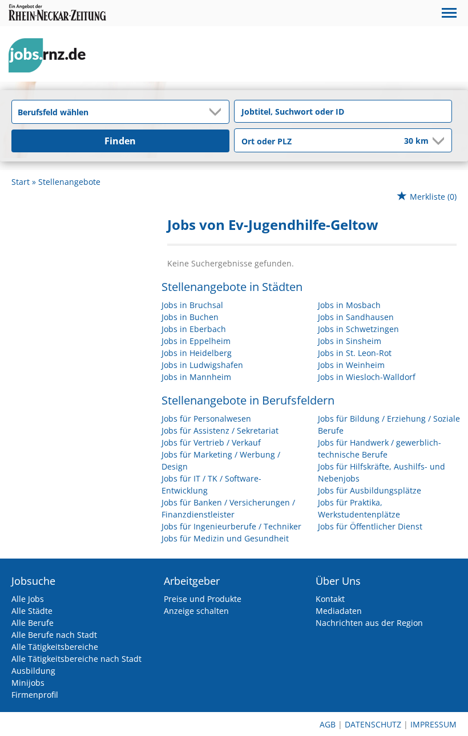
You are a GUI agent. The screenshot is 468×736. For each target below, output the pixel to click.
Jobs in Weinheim (351, 364)
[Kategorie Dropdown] (217, 111)
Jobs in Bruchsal (192, 305)
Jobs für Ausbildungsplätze (369, 490)
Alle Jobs (27, 598)
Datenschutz (373, 724)
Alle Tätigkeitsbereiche (54, 646)
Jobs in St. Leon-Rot (355, 352)
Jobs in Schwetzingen (358, 328)
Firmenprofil (34, 694)
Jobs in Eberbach (194, 328)
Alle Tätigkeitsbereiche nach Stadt (76, 658)
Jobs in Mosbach (349, 305)
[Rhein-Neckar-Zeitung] (51, 55)
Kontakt (330, 598)
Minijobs (28, 682)
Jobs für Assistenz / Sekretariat (220, 430)
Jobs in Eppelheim (196, 340)
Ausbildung (33, 670)
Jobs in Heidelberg (197, 352)
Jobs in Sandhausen (356, 317)
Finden (120, 141)
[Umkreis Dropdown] (437, 141)
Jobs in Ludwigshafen (202, 364)
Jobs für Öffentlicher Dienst (370, 526)
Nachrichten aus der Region (369, 622)
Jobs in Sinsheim (349, 340)
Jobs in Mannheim (196, 376)
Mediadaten (339, 610)
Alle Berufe (32, 622)
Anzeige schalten (196, 610)
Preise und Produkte (202, 598)
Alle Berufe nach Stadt (54, 634)
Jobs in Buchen (190, 317)
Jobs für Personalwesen (206, 418)
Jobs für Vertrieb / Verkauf (211, 442)
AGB (328, 724)
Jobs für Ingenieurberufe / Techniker (231, 526)
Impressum (433, 724)
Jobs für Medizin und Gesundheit (225, 538)
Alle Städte (32, 610)
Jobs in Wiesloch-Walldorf (366, 376)
